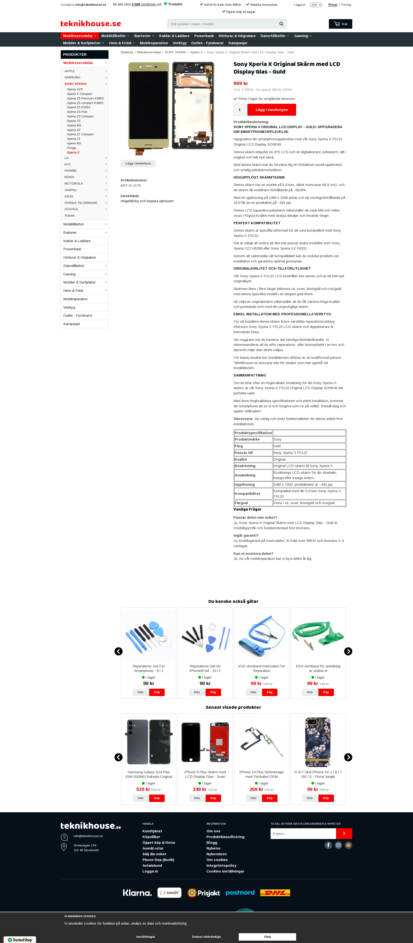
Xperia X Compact (79, 94)
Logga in (299, 4)
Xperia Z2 (73, 130)
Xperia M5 (74, 125)
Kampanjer (238, 43)
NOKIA (69, 177)
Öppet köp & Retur (158, 842)
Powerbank (204, 36)
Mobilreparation (154, 43)
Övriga (71, 148)
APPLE (70, 71)
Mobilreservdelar (78, 36)
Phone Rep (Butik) (158, 860)
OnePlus (71, 190)
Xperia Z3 (73, 121)
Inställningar (145, 936)
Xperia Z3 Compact (80, 116)
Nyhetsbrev (216, 854)
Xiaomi (70, 215)
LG (67, 158)
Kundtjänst (152, 831)
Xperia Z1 (73, 139)
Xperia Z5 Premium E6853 (85, 98)
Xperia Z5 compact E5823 (85, 103)
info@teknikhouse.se (90, 4)
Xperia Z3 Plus (77, 112)
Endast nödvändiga (206, 936)
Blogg (211, 842)
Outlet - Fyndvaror (207, 43)
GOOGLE (71, 209)
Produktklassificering (225, 837)
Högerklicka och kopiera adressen (147, 201)
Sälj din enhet (154, 854)
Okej (267, 936)
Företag (346, 4)
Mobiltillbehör (113, 36)
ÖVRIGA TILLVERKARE (81, 203)
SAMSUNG (72, 77)
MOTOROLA (74, 183)
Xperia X (73, 152)
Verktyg (179, 43)
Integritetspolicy (221, 865)
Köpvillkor (151, 837)
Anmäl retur (152, 848)
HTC (68, 164)
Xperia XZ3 (74, 89)
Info (140, 692)
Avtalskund (152, 865)
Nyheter (213, 848)
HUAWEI (70, 170)
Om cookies (217, 860)
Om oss (213, 831)
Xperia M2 (74, 143)
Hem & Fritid (120, 43)
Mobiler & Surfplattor (82, 43)
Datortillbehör (273, 36)
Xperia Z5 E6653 (78, 107)
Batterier (142, 36)
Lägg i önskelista (138, 163)
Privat (332, 4)
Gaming (301, 36)
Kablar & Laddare (174, 36)
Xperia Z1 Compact (80, 134)
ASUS (69, 196)
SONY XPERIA (76, 84)
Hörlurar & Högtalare (237, 36)
